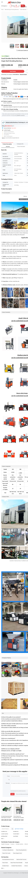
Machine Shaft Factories (21, 859)
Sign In (3, 137)
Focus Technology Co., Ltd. (16, 872)
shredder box (15, 831)
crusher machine (4, 833)
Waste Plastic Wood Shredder (16, 862)
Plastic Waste (5, 862)
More (2, 868)
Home (2, 9)
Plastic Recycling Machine (21, 850)
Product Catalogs (19, 828)
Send (12, 794)
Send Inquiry (13, 71)
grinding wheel (4, 836)
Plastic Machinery (23, 9)
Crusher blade (16, 833)
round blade (15, 836)
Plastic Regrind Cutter (17, 853)
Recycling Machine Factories (8, 859)
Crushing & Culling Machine (7, 850)
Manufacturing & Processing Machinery (12, 9)
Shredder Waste (5, 865)
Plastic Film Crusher (6, 853)
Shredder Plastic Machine (16, 865)
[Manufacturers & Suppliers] (14, 2)
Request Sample (23, 74)
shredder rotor (4, 831)
